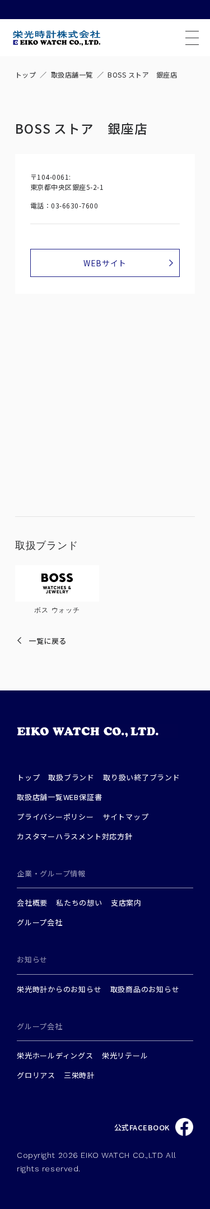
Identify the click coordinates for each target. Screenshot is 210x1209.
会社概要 (32, 902)
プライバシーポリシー (55, 816)
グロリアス (36, 1075)
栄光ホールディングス (55, 1055)
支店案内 (126, 902)
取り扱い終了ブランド (141, 777)
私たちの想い (79, 902)
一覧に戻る (48, 640)
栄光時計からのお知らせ (59, 989)
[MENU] (192, 38)
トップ (25, 74)
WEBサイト (104, 263)
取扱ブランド (71, 777)
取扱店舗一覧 (72, 74)
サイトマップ (125, 816)
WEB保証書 (82, 797)
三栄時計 (79, 1075)
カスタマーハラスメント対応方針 (75, 836)
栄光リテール (125, 1055)
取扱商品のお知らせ (145, 989)
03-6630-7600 (74, 205)
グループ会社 (40, 922)
